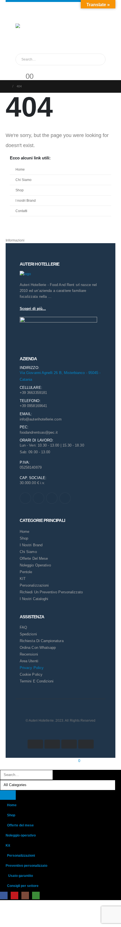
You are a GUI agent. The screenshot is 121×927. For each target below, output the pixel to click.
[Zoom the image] (25, 274)
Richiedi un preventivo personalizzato (51, 592)
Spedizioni (28, 634)
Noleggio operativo (21, 835)
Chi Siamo (23, 180)
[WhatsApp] (65, 498)
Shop (19, 190)
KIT (23, 579)
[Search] (96, 59)
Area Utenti (29, 661)
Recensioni (29, 654)
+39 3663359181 (33, 393)
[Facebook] (25, 498)
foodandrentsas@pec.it (39, 432)
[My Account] (19, 68)
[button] (3, 767)
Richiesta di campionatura (42, 641)
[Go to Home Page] (7, 86)
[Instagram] (51, 498)
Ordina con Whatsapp (38, 647)
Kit (8, 845)
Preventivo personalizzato (26, 865)
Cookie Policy (31, 674)
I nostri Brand (25, 200)
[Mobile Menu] (18, 16)
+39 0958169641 (33, 406)
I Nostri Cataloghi (34, 599)
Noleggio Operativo (35, 565)
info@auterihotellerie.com (41, 419)
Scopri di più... (33, 308)
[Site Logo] (26, 35)
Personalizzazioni (34, 585)
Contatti (21, 211)
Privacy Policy (32, 668)
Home (20, 169)
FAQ (23, 627)
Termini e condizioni (36, 681)
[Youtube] (38, 498)
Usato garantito (20, 875)
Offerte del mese (34, 558)
